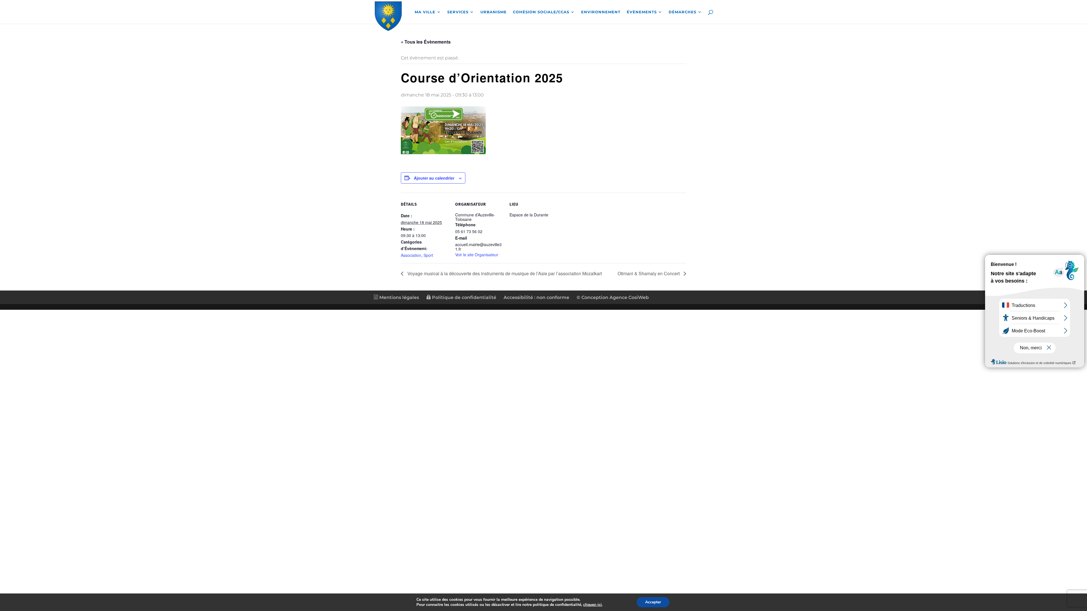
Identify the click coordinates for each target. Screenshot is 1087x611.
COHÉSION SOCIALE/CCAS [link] (541, 12)
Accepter (653, 602)
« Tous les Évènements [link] (426, 41)
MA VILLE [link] (425, 12)
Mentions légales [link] (398, 297)
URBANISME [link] (493, 12)
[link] (388, 15)
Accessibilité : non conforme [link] (536, 297)
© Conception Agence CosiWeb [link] (613, 297)
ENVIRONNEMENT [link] (600, 12)
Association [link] (411, 255)
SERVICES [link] (457, 12)
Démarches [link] (682, 12)
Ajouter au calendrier (434, 178)
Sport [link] (428, 255)
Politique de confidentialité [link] (463, 297)
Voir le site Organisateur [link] (476, 254)
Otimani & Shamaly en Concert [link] (649, 273)
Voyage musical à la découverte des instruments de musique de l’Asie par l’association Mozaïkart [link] (504, 273)
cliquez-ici (592, 604)
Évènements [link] (642, 12)
